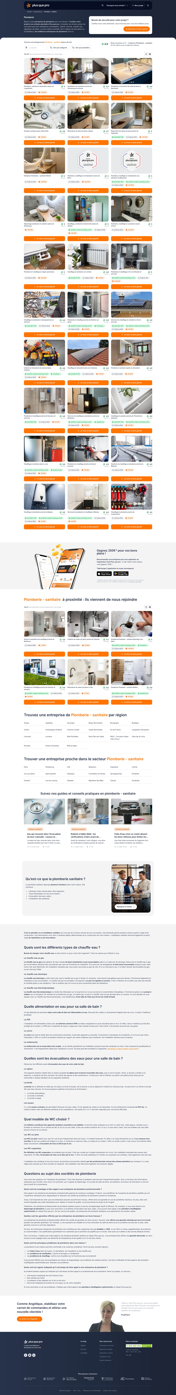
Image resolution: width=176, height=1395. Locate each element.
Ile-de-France (115, 730)
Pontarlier (135, 774)
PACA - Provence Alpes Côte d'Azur (119, 737)
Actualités (84, 1353)
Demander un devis (106, 1353)
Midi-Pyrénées (72, 736)
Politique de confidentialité (92, 1390)
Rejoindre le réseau (106, 1349)
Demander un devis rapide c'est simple (122, 1049)
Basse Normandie (95, 723)
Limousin (27, 736)
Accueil (29, 11)
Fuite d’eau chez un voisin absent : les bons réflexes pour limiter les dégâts (131, 837)
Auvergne (70, 723)
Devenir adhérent (105, 1360)
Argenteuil (114, 767)
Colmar (134, 767)
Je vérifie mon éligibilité (28, 1319)
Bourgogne (114, 723)
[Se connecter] (148, 5)
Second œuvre (38, 11)
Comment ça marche (107, 1345)
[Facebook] (25, 1355)
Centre (26, 730)
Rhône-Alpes (72, 746)
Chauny (113, 780)
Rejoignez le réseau (124, 907)
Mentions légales (65, 1390)
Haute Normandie (95, 730)
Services (83, 1349)
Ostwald (70, 780)
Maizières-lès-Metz (96, 780)
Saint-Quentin (51, 774)
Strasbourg (50, 767)
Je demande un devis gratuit (137, 29)
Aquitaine (49, 723)
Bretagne (135, 723)
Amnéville (135, 780)
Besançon (92, 767)
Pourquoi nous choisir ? (116, 5)
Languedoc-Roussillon (140, 730)
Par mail (128, 1355)
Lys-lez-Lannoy (51, 780)
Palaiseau (70, 774)
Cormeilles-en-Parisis (97, 774)
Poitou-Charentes (52, 746)
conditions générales (135, 582)
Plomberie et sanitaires (35, 829)
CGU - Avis (76, 1390)
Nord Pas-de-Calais (96, 736)
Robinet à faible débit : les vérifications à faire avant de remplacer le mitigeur (85, 837)
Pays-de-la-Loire (138, 736)
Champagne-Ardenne (54, 730)
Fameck (27, 780)
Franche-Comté (73, 730)
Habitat (83, 1345)
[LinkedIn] (33, 1355)
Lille (68, 767)
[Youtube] (29, 1355)
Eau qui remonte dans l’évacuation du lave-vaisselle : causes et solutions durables (44, 837)
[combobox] (36, 47)
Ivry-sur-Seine (29, 774)
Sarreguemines (116, 774)
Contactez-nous (105, 1356)
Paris (26, 767)
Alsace (26, 723)
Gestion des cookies (110, 1390)
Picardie (27, 746)
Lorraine (49, 736)
